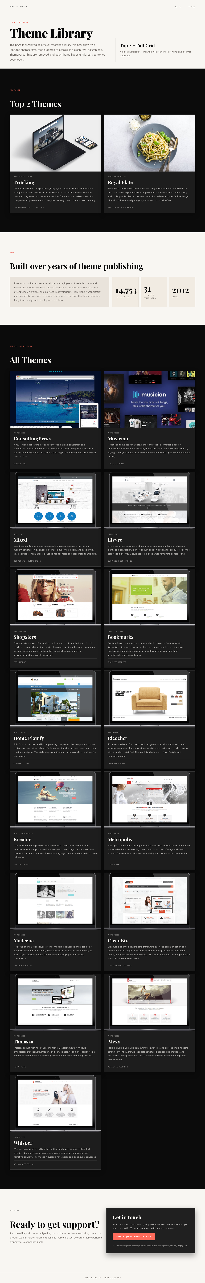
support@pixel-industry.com (133, 1236)
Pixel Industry (18, 6)
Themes (191, 6)
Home (177, 6)
